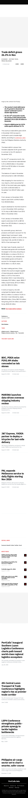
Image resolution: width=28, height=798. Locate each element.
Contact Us (13, 785)
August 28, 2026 (5, 586)
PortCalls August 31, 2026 (8, 569)
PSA (16, 333)
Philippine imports (14, 331)
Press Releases (6, 61)
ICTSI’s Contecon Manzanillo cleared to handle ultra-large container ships (9, 556)
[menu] (2, 2)
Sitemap (17, 787)
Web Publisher (4, 324)
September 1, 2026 (6, 564)
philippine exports (5, 331)
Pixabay (18, 101)
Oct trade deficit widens (14, 309)
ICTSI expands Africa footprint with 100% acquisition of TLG (9, 584)
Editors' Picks (13, 59)
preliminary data (20, 138)
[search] (25, 2)
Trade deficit (21, 333)
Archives (11, 787)
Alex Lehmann (9, 101)
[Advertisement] (14, 32)
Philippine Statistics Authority (8, 333)
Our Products (20, 785)
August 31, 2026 (5, 558)
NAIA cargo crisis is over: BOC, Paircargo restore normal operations (9, 578)
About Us (6, 785)
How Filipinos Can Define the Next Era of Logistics (9, 562)
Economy (4, 59)
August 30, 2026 (5, 580)
